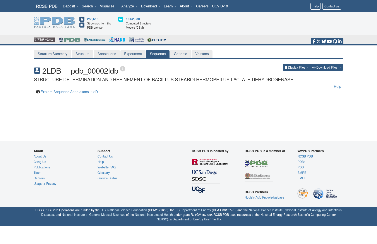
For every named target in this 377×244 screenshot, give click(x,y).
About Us (40, 156)
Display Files (296, 67)
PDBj (301, 167)
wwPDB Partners (311, 150)
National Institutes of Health (154, 214)
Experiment (133, 53)
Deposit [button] (69, 6)
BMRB (302, 172)
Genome (180, 53)
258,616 (92, 18)
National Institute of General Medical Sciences (93, 214)
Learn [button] (169, 6)
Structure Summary (52, 53)
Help (315, 6)
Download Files (326, 67)
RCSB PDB (47, 6)
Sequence (158, 53)
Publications (42, 167)
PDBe (301, 161)
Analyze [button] (128, 6)
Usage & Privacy (45, 183)
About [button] (185, 6)
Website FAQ (107, 167)
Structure (82, 53)
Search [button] (88, 6)
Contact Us (105, 156)
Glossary (104, 172)
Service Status (107, 178)
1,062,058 (133, 18)
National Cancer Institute (266, 210)
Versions (202, 53)
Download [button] (149, 6)
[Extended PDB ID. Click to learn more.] (122, 68)
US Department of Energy (193, 210)
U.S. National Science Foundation (124, 210)
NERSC (162, 219)
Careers (202, 6)
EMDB (302, 178)
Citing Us (40, 161)
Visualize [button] (107, 6)
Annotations (107, 53)
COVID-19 (220, 6)
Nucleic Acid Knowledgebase (264, 197)
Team (37, 172)
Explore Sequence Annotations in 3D (69, 91)
